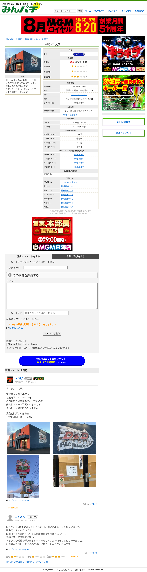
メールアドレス (14, 313)
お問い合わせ (123, 121)
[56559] (90, 553)
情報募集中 (79, 154)
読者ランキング (123, 133)
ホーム (88, 11)
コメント (11, 281)
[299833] (90, 504)
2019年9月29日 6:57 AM (25, 520)
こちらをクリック (79, 94)
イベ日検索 (126, 11)
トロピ (19, 378)
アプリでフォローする (19, 500)
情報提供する (67, 186)
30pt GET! (75, 557)
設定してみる (16, 328)
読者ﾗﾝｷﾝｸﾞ (113, 11)
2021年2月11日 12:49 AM (25, 382)
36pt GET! (13, 508)
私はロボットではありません (23, 319)
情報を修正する (70, 115)
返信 (94, 504)
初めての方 (99, 11)
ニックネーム (13, 267)
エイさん (20, 516)
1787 (32, 517)
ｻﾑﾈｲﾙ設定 (139, 11)
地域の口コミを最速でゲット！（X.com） (52, 360)
